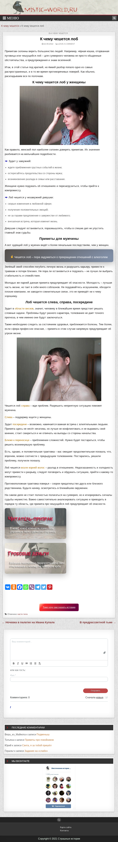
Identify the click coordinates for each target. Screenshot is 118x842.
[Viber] (31, 587)
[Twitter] (43, 587)
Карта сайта (65, 827)
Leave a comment (66, 44)
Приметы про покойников (39, 740)
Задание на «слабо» (36, 751)
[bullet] (35, 663)
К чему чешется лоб (59, 39)
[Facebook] (19, 587)
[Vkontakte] (7, 587)
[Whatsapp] (25, 587)
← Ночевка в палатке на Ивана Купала (28, 622)
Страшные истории (69, 838)
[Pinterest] (49, 587)
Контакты (64, 830)
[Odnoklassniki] (13, 587)
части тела (22, 614)
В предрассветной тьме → (98, 622)
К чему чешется (10, 26)
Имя (13, 675)
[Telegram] (37, 587)
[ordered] (31, 663)
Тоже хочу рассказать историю (59, 607)
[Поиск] (114, 18)
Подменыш (43, 734)
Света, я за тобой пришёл (36, 745)
